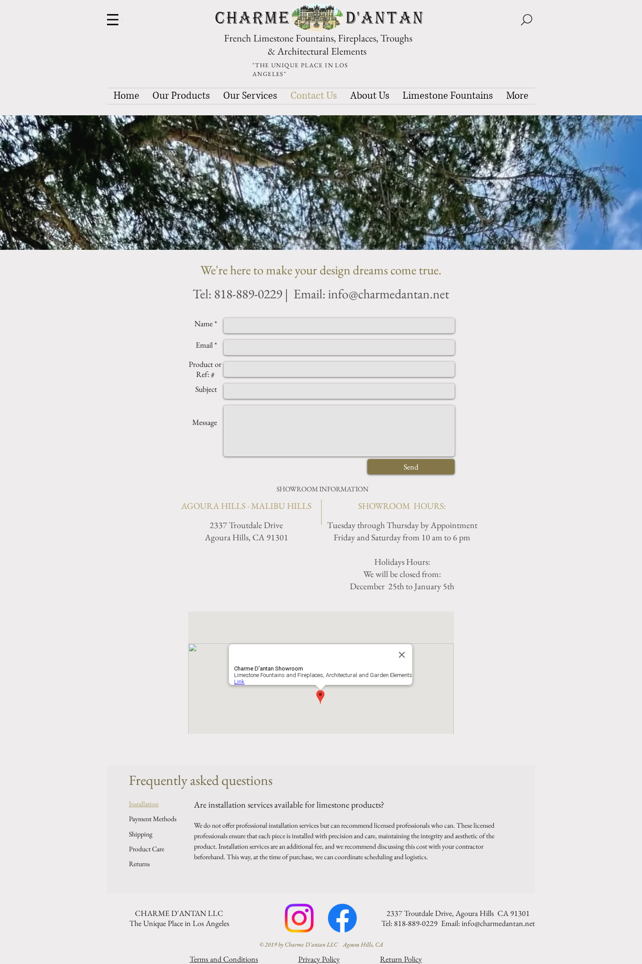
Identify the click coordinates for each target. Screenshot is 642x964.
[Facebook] (342, 918)
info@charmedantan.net (388, 293)
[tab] (152, 804)
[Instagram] (299, 918)
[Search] (526, 19)
